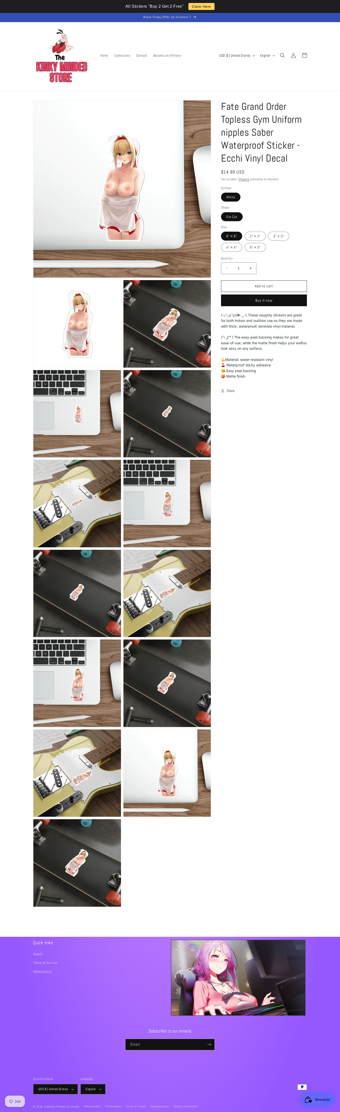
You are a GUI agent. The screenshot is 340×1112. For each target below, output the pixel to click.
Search (38, 954)
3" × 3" (278, 236)
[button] (282, 55)
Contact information (186, 1106)
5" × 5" (255, 247)
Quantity (226, 258)
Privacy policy (113, 1106)
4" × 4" (231, 247)
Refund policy (42, 971)
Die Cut (231, 216)
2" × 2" (255, 236)
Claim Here (201, 6)
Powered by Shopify (67, 1106)
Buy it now (264, 300)
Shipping (243, 179)
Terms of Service (45, 962)
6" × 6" (231, 236)
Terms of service (136, 1106)
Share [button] (231, 390)
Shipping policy (160, 1106)
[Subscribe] (209, 1044)
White (230, 197)
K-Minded (49, 1106)
